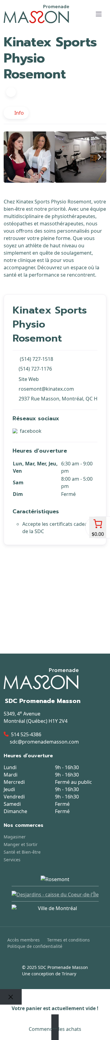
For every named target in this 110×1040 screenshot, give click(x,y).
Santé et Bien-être (22, 852)
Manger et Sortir (21, 844)
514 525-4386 (26, 734)
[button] (10, 157)
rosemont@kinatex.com (46, 389)
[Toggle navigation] (98, 14)
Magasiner (15, 837)
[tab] (16, 113)
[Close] (11, 997)
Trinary (69, 974)
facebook (31, 431)
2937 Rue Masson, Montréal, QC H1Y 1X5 (58, 398)
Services (12, 859)
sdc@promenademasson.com (44, 741)
